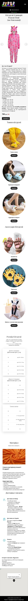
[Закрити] (19, 574)
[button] (14, 580)
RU (16, 12)
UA (14, 12)
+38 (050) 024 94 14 (6, 562)
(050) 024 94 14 (15, 10)
